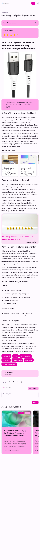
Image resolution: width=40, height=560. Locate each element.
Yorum (35, 402)
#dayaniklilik (17, 360)
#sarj (15, 356)
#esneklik (28, 360)
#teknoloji (6, 356)
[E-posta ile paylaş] (17, 381)
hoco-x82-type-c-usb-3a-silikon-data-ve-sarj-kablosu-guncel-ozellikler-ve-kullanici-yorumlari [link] (18, 16)
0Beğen (34, 388)
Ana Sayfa (4, 13)
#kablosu (6, 360)
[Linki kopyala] (21, 381)
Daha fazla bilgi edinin (11, 451)
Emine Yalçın (8, 372)
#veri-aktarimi (25, 356)
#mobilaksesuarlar (9, 364)
